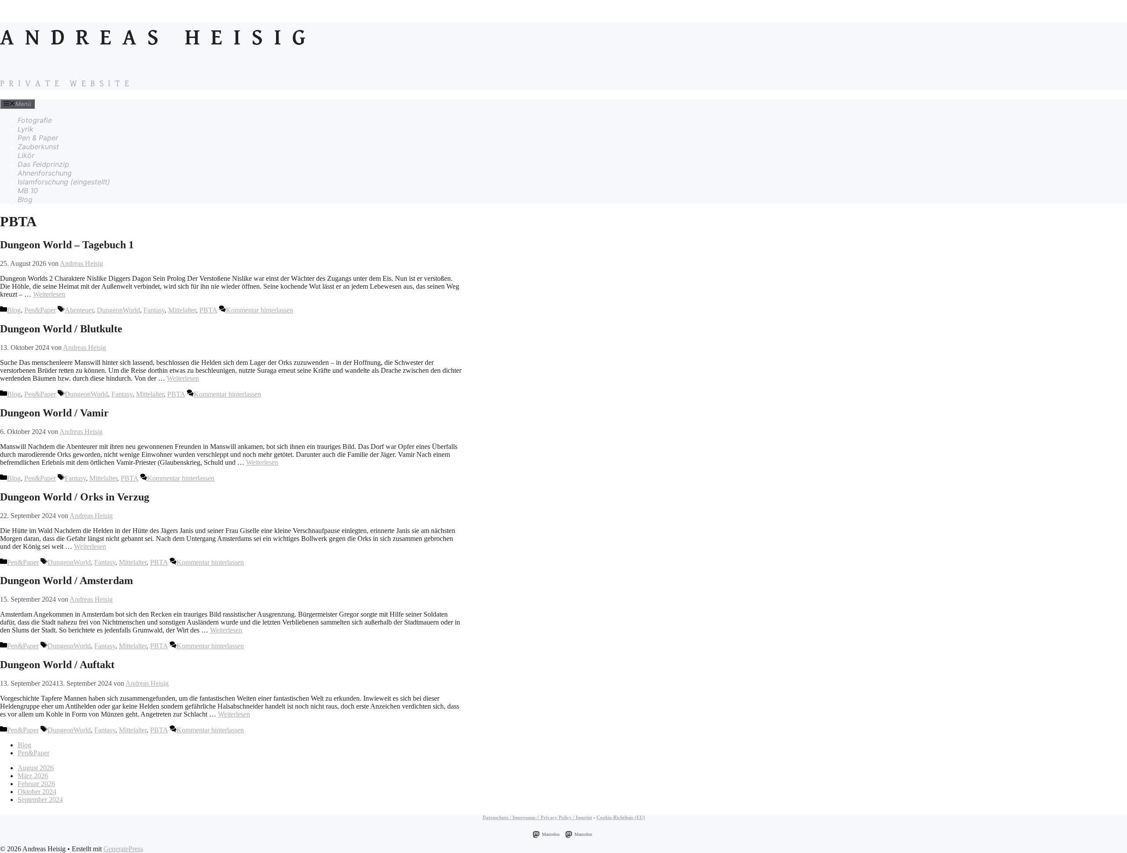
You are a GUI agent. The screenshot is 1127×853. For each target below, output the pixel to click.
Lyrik (25, 129)
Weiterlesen (49, 294)
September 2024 (40, 799)
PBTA (208, 310)
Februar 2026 (36, 783)
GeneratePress (123, 849)
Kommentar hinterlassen (259, 310)
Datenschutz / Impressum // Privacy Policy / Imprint (537, 817)
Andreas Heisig (158, 38)
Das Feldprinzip (43, 164)
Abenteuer (79, 310)
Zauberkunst (38, 146)
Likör (26, 155)
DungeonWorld (118, 310)
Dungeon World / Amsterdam (66, 580)
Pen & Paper (38, 137)
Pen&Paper (40, 310)
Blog (25, 199)
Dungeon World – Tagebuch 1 (67, 244)
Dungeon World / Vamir (54, 413)
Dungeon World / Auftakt (57, 664)
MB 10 (28, 190)
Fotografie (35, 120)
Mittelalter (182, 310)
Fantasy (154, 310)
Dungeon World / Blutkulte (61, 329)
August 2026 (36, 768)
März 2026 (33, 775)
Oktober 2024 (37, 791)
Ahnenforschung (45, 173)
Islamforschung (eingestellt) (64, 181)
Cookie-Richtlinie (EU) (621, 817)
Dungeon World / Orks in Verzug (74, 497)
